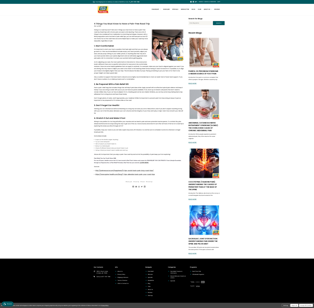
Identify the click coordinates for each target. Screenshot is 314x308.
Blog (193, 9)
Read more (192, 83)
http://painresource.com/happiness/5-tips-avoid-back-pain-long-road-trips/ (124, 170)
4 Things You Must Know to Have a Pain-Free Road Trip (122, 23)
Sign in (206, 2)
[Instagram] (193, 2)
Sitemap (150, 295)
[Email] (136, 186)
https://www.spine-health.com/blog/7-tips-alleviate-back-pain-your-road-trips (125, 174)
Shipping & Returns (123, 277)
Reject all (294, 305)
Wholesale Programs (198, 274)
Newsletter (185, 9)
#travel (142, 182)
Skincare (166, 9)
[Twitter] (196, 2)
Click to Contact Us (123, 283)
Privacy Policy (121, 274)
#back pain (129, 182)
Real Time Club (196, 271)
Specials (175, 9)
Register (213, 2)
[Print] (139, 186)
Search (201, 2)
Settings (285, 305)
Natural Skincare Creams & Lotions (178, 277)
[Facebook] (191, 2)
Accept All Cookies (306, 305)
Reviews (217, 9)
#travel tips (149, 182)
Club (199, 9)
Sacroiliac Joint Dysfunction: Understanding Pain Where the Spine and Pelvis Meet (203, 241)
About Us (207, 9)
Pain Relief (155, 9)
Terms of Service (122, 280)
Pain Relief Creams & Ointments (176, 272)
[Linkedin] (144, 186)
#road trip (136, 182)
